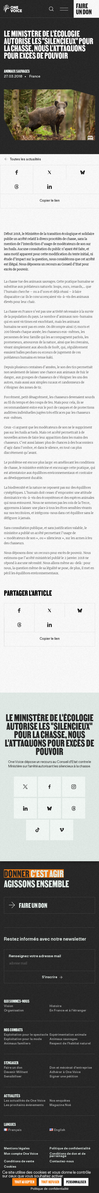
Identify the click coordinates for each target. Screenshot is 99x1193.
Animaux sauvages (63, 1039)
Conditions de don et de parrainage (67, 1155)
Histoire (55, 1006)
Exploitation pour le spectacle (26, 1035)
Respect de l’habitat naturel (70, 1043)
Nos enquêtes (60, 1101)
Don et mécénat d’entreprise (71, 1068)
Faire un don (13, 1068)
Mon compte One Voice (21, 1154)
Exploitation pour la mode (23, 1039)
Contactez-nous (62, 1161)
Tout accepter (24, 1181)
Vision (8, 1006)
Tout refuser (50, 1181)
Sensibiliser (13, 1076)
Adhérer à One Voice (65, 1072)
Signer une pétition (64, 1076)
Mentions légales (16, 1148)
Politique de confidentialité (70, 1148)
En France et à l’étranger (68, 1010)
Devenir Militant (16, 1072)
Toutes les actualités (25, 159)
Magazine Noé (60, 1105)
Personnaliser (76, 1181)
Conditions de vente (19, 1161)
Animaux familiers (17, 1043)
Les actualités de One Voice (24, 1101)
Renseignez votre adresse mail (35, 956)
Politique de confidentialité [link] (50, 1188)
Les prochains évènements (24, 1105)
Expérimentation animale (68, 1035)
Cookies (10, 1167)
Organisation (14, 1010)
